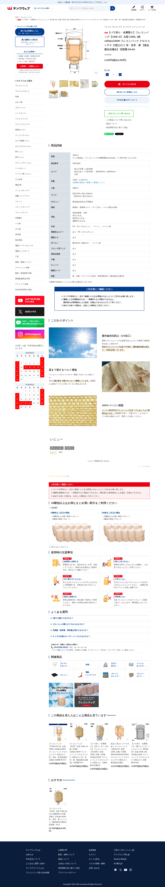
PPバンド (19, 152)
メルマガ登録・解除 (97, 863)
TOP (16, 17)
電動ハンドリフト (22, 196)
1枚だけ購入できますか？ (63, 618)
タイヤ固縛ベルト (22, 141)
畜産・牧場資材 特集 (23, 273)
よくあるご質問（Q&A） (36, 863)
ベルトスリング (21, 119)
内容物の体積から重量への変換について (89, 182)
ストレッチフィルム (23, 163)
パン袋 (18, 223)
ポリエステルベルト (23, 146)
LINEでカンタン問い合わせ (119, 113)
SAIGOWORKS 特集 (23, 290)
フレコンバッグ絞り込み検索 (37, 872)
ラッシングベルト (22, 135)
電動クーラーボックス (24, 245)
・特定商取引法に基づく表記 (116, 127)
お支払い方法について (67, 863)
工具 (17, 257)
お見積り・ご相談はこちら (29, 66)
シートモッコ (20, 113)
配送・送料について (66, 854)
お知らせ (29, 854)
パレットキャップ (22, 207)
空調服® (18, 218)
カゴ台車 (18, 179)
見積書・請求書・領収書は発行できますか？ (71, 630)
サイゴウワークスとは (35, 868)
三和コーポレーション (123, 850)
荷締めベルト (20, 130)
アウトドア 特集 (21, 284)
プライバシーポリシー (67, 872)
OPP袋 (18, 234)
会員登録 (92, 850)
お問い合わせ (94, 868)
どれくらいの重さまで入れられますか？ (69, 624)
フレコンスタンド (22, 91)
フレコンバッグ (26, 17)
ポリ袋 (18, 229)
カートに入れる (129, 84)
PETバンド (19, 157)
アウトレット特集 (22, 268)
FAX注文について (33, 859)
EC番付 (117, 863)
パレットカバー (21, 212)
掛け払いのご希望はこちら (127, 92)
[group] (58, 746)
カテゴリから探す (44, 8)
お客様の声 (62, 850)
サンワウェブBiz (114, 650)
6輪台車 (18, 185)
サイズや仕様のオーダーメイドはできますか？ (71, 636)
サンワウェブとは (33, 850)
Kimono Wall (119, 859)
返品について (63, 859)
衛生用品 (18, 240)
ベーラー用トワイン (23, 174)
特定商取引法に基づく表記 (69, 868)
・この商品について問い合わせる (117, 120)
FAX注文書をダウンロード (127, 100)
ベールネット (20, 168)
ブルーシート (20, 108)
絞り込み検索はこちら (30, 32)
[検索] (112, 8)
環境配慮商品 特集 (22, 279)
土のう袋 (18, 102)
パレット (18, 201)
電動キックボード (22, 251)
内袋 (17, 97)
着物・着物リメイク (23, 262)
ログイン (92, 854)
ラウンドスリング (22, 124)
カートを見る (94, 859)
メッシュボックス (22, 190)
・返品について (110, 124)
